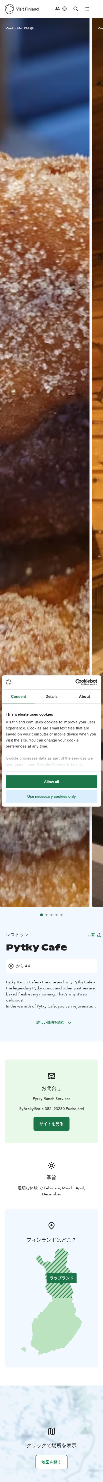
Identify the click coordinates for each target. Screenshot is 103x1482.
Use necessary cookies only (51, 796)
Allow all (51, 781)
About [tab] (84, 696)
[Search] (76, 9)
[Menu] (88, 9)
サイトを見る (52, 1123)
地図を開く (52, 1462)
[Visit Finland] (21, 9)
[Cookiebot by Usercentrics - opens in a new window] (75, 682)
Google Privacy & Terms (59, 764)
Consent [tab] (18, 696)
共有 (91, 934)
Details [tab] (52, 696)
